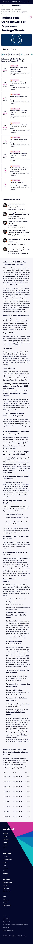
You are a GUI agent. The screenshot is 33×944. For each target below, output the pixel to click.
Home (3, 9)
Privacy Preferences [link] (8, 930)
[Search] (29, 5)
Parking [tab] (13, 49)
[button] (4, 54)
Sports (8, 9)
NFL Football (16, 9)
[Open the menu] (2, 5)
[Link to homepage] (16, 5)
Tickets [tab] (5, 49)
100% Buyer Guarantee (18, 1)
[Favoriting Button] (30, 17)
